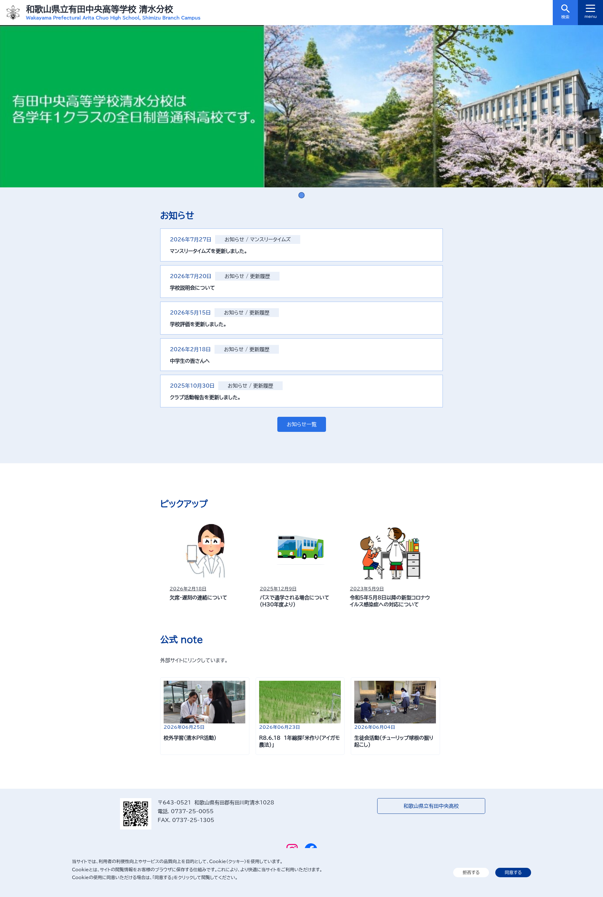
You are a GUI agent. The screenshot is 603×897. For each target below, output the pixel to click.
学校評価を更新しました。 (198, 324)
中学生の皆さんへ (190, 360)
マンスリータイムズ (270, 239)
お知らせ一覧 (302, 424)
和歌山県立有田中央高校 (431, 805)
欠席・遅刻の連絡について (198, 597)
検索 (565, 17)
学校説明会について (192, 287)
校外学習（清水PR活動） (190, 737)
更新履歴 (260, 276)
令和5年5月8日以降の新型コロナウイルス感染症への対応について (390, 601)
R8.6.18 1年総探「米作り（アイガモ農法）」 (299, 741)
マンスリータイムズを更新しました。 (208, 251)
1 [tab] (301, 195)
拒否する (471, 872)
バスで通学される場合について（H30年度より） (294, 601)
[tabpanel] (301, 106)
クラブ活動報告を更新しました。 (205, 397)
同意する (513, 872)
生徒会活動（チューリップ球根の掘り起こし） (393, 741)
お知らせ (234, 239)
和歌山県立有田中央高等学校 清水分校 (99, 9)
